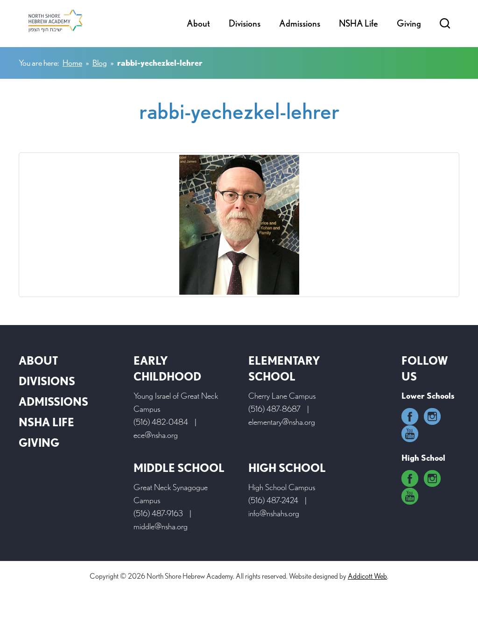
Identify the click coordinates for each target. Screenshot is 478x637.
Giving (409, 23)
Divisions (244, 23)
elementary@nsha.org (281, 422)
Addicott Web (367, 576)
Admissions (299, 23)
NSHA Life (358, 23)
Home (72, 63)
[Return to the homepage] (55, 20)
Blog (99, 63)
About (198, 23)
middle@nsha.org (161, 526)
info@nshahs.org (273, 513)
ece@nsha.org (156, 435)
